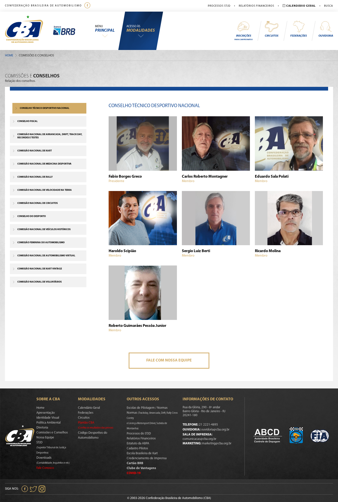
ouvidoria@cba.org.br (215, 429)
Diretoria (42, 427)
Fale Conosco (45, 468)
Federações (298, 35)
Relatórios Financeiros (256, 6)
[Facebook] (88, 5)
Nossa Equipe (45, 437)
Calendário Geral (89, 407)
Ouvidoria (325, 35)
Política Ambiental (48, 422)
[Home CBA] (29, 31)
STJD (51, 447)
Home (9, 55)
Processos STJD (219, 6)
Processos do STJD (139, 433)
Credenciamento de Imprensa (147, 458)
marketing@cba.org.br (216, 443)
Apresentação (45, 412)
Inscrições (243, 37)
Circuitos (271, 35)
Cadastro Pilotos (137, 448)
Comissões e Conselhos (52, 432)
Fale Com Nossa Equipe (169, 360)
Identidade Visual (47, 417)
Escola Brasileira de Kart (142, 453)
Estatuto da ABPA (138, 443)
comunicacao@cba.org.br (199, 439)
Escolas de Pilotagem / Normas (147, 407)
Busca (328, 6)
